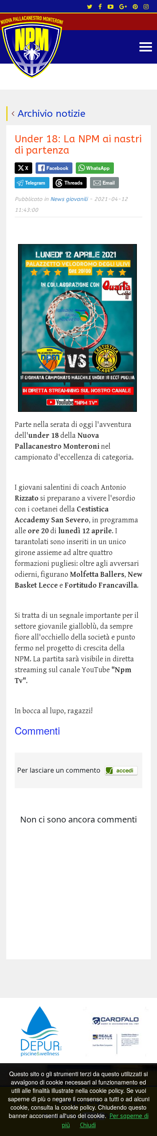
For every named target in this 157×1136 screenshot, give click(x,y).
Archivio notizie (51, 113)
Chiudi (88, 1125)
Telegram (35, 182)
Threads (73, 182)
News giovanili (69, 199)
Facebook (57, 167)
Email (109, 182)
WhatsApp (98, 167)
